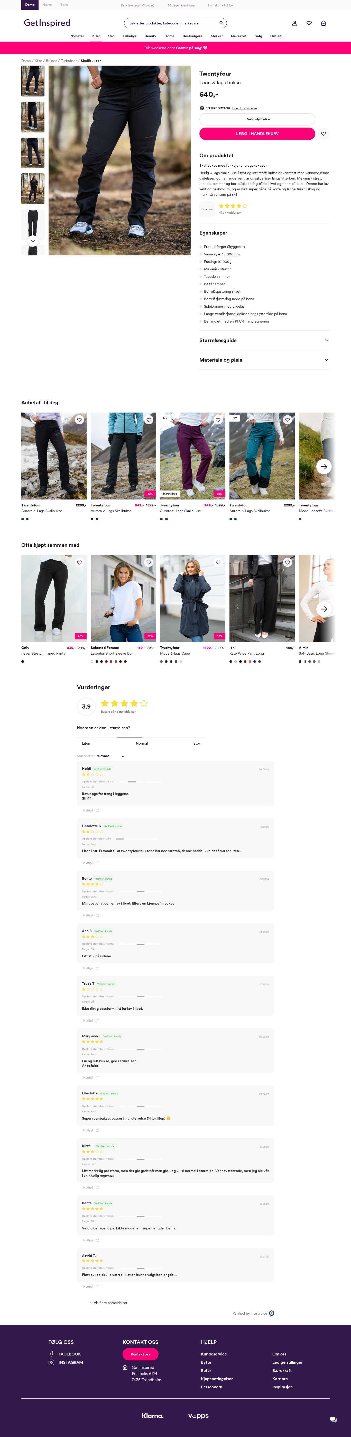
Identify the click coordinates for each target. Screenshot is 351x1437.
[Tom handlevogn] (323, 23)
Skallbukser (91, 61)
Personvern (211, 1387)
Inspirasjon (282, 1387)
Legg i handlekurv (257, 133)
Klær (38, 61)
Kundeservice (214, 1354)
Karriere (280, 1378)
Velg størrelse (258, 119)
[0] (309, 23)
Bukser (51, 61)
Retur (206, 1370)
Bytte (206, 1362)
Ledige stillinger (287, 1362)
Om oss (279, 1354)
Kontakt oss (140, 1354)
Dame (26, 61)
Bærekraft (282, 1370)
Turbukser (69, 61)
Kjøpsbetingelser (217, 1378)
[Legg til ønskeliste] (323, 134)
